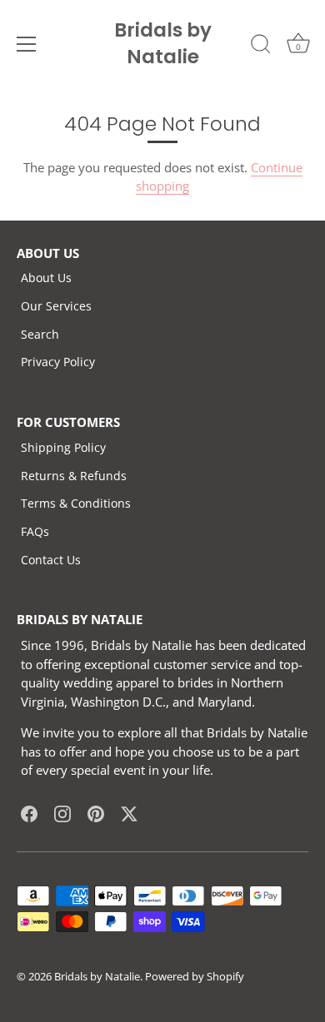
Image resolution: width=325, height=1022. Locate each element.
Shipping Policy (63, 447)
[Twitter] (129, 813)
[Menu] (26, 44)
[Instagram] (62, 813)
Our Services (56, 306)
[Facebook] (29, 813)
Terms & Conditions (76, 503)
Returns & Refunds (74, 476)
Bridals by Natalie (163, 43)
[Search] (260, 46)
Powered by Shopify (194, 976)
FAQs (35, 531)
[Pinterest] (96, 813)
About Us (46, 277)
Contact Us (51, 560)
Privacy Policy (58, 362)
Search (40, 334)
